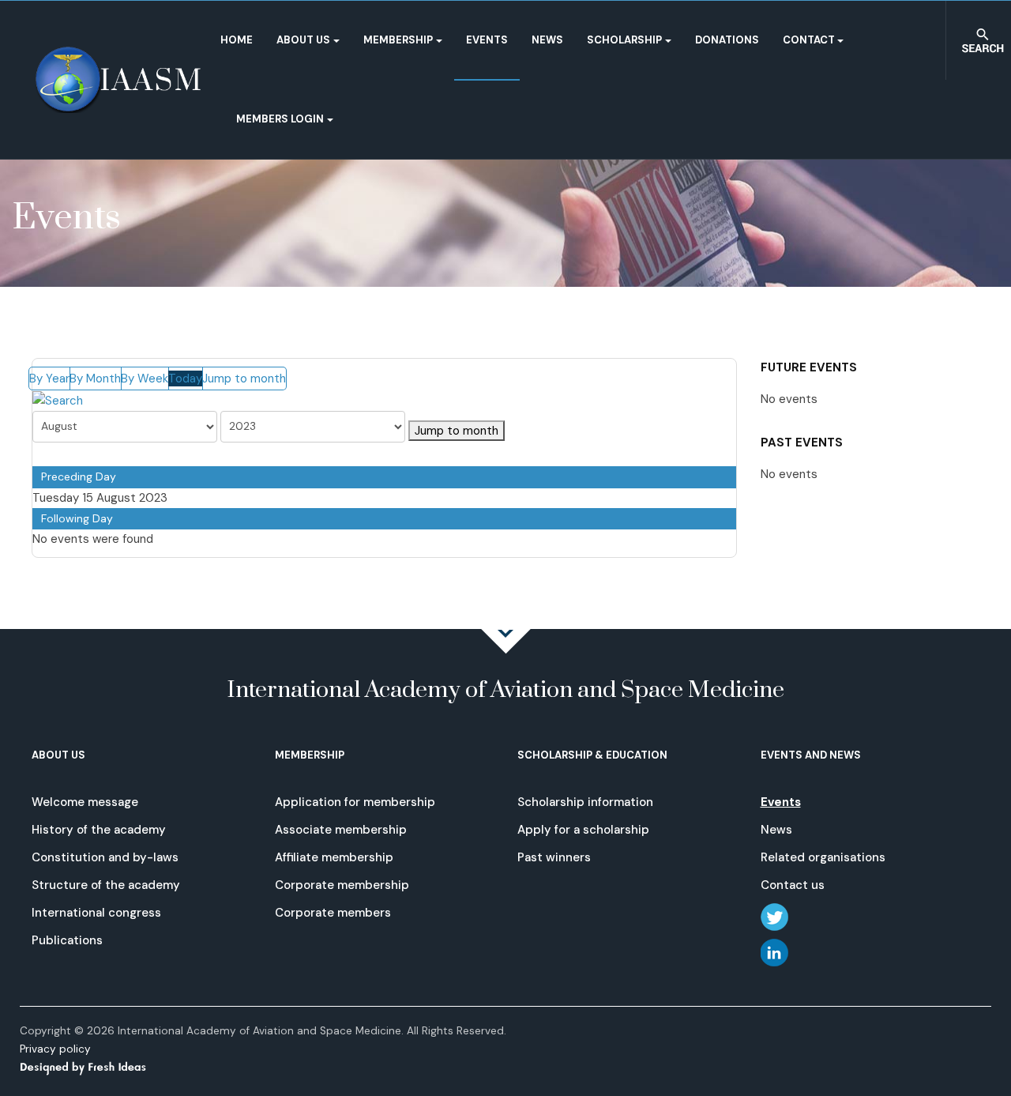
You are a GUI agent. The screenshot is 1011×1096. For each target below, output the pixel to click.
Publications (67, 940)
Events (487, 40)
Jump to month (244, 378)
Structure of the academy (106, 885)
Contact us (793, 885)
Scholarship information (585, 802)
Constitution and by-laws (105, 857)
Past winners (554, 857)
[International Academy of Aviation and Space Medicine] (118, 80)
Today (185, 378)
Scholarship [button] (624, 40)
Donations (727, 40)
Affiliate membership (334, 857)
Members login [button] (280, 119)
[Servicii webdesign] (92, 1066)
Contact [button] (809, 40)
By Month (95, 378)
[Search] (57, 400)
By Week (144, 378)
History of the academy (99, 830)
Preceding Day (78, 476)
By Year (49, 378)
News (547, 40)
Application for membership (355, 802)
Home (236, 40)
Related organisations (823, 857)
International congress (96, 913)
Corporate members (333, 913)
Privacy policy (55, 1049)
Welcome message (85, 802)
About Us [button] (303, 40)
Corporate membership (342, 885)
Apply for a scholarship (583, 830)
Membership (398, 40)
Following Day (77, 518)
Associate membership (341, 830)
